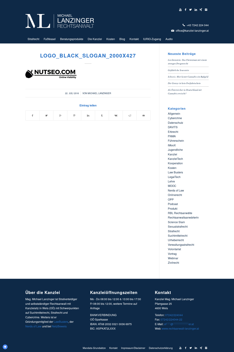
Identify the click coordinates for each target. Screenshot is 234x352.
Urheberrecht (176, 240)
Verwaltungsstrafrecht (181, 245)
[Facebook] (185, 9)
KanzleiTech (175, 159)
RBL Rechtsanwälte (180, 213)
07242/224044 (174, 315)
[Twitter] (190, 9)
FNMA (172, 136)
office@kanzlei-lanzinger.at (192, 31)
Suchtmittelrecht (177, 236)
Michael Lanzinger (99, 93)
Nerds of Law (176, 190)
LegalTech (174, 177)
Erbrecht (173, 132)
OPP (171, 199)
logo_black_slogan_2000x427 (88, 55)
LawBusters (61, 322)
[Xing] (200, 9)
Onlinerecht (175, 195)
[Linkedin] (195, 9)
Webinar (173, 258)
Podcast (173, 204)
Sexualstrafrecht (178, 226)
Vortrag (172, 254)
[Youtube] (180, 9)
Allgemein (174, 114)
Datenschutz (175, 123)
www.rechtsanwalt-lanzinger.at (180, 328)
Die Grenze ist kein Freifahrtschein (184, 83)
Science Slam (176, 222)
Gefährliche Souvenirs (178, 70)
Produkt (172, 208)
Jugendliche (175, 150)
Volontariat (174, 249)
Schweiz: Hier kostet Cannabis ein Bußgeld (188, 76)
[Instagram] (206, 9)
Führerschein (176, 141)
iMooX (172, 145)
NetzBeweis (59, 326)
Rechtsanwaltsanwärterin (183, 217)
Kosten (172, 168)
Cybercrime (175, 118)
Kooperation (175, 163)
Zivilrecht (173, 263)
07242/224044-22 (171, 319)
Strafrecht (174, 231)
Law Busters (175, 172)
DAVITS (173, 127)
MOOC (172, 186)
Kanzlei (172, 154)
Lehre (171, 181)
